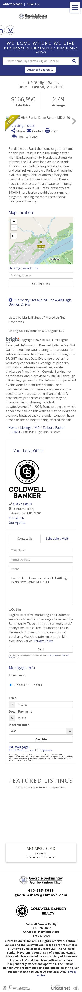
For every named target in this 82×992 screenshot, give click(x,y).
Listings (25, 428)
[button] (74, 60)
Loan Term (17, 675)
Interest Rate (19, 725)
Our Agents (17, 523)
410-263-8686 (12, 4)
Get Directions (41, 284)
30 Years (18, 685)
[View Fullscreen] (14, 236)
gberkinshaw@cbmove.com (41, 895)
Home (13, 428)
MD (37, 428)
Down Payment (20, 711)
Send (41, 649)
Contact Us (16, 518)
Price (12, 698)
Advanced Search (38, 69)
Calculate (41, 739)
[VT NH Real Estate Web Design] (65, 987)
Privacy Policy (43, 641)
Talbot (47, 428)
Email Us (33, 4)
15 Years (35, 685)
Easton (60, 428)
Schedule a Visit (57, 538)
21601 (16, 432)
